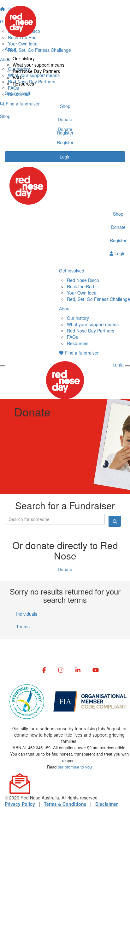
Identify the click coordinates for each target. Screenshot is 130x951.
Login (65, 156)
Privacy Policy (20, 804)
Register (65, 132)
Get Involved (17, 93)
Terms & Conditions (65, 804)
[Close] (127, 366)
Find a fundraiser (81, 353)
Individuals (26, 614)
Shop (65, 106)
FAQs (18, 77)
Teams (23, 626)
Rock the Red (80, 286)
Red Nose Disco (83, 280)
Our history (24, 58)
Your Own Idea (82, 293)
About (10, 49)
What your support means (38, 65)
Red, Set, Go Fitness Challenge (98, 299)
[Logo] (65, 21)
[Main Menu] (2, 366)
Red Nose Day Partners (36, 71)
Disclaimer (106, 804)
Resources (23, 84)
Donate (65, 119)
